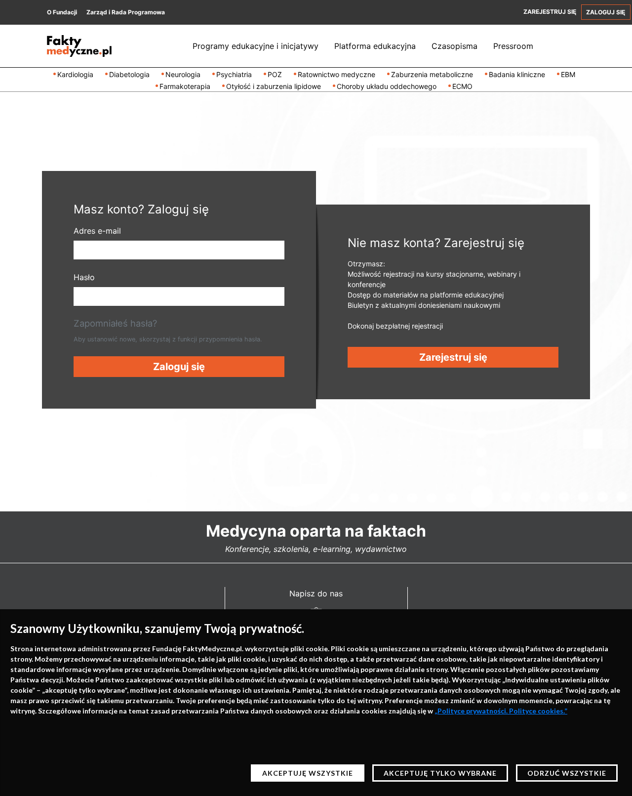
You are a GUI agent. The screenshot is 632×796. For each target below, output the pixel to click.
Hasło (84, 277)
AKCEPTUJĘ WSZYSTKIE (307, 773)
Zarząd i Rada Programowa (125, 12)
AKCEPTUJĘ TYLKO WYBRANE (440, 773)
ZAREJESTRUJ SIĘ (549, 11)
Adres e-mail (97, 231)
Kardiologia (75, 74)
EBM (568, 74)
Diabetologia (129, 74)
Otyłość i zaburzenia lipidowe (273, 86)
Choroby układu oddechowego (386, 86)
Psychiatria (234, 74)
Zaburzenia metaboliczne (432, 74)
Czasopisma (454, 46)
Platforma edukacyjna (375, 46)
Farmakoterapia (184, 86)
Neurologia (182, 74)
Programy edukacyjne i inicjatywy (255, 46)
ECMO (462, 86)
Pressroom (513, 46)
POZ (275, 74)
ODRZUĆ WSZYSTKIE (566, 773)
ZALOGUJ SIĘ (605, 12)
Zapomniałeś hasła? (115, 323)
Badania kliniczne (517, 74)
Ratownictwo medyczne (336, 74)
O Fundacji (62, 12)
